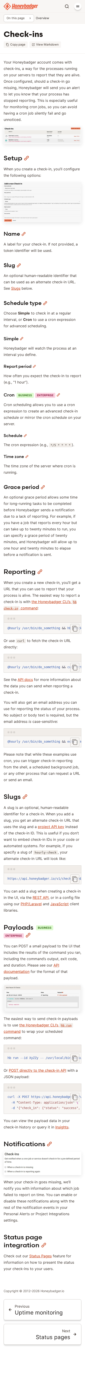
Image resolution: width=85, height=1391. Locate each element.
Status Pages (40, 1256)
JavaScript (59, 904)
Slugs (15, 288)
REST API (41, 897)
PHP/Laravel (31, 904)
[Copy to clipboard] (74, 628)
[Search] (66, 6)
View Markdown (47, 44)
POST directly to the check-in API (37, 1070)
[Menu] (77, 6)
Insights (61, 1127)
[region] (42, 628)
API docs (25, 679)
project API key (51, 826)
